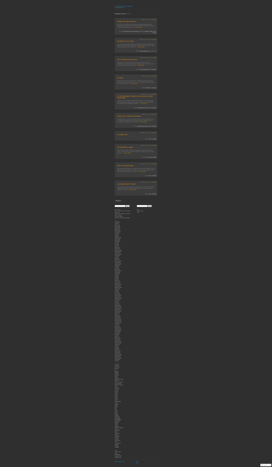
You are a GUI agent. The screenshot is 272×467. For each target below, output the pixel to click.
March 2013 (117, 326)
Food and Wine (118, 401)
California (117, 380)
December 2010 (118, 353)
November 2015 (118, 295)
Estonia (116, 395)
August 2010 (117, 359)
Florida (147, 87)
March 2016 (117, 293)
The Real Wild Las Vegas (125, 147)
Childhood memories (119, 384)
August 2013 (117, 323)
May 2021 (117, 245)
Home (137, 461)
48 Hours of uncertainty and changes (122, 217)
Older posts (118, 200)
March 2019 (117, 259)
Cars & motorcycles (127, 31)
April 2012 (117, 335)
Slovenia (116, 429)
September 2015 (118, 298)
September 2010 (118, 358)
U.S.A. (140, 31)
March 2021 (117, 247)
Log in (116, 453)
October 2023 (117, 232)
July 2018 (117, 266)
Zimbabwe (117, 447)
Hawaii (116, 405)
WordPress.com (118, 457)
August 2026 (117, 222)
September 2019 (118, 254)
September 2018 (118, 263)
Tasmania (117, 438)
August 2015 (117, 299)
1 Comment (154, 87)
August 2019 (117, 255)
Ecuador (116, 393)
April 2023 (117, 236)
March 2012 (117, 337)
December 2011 (118, 341)
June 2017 (117, 276)
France (116, 402)
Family (116, 397)
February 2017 (118, 281)
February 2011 (118, 351)
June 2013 (117, 324)
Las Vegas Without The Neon (126, 184)
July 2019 (117, 257)
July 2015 (117, 301)
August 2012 (117, 333)
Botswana (117, 377)
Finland (116, 398)
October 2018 (117, 262)
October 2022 (117, 239)
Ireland (116, 407)
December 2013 (118, 319)
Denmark (116, 391)
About (137, 462)
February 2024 (118, 230)
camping (151, 31)
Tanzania (116, 437)
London (116, 411)
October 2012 (117, 331)
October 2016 (117, 286)
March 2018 (117, 269)
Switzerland (117, 436)
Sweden (116, 434)
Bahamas (117, 372)
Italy (116, 408)
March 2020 (117, 248)
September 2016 (118, 287)
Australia (116, 371)
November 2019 (118, 251)
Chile (116, 386)
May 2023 (117, 234)
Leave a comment (152, 157)
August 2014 (117, 312)
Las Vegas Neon (122, 134)
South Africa (117, 430)
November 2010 (118, 355)
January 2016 (117, 294)
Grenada (116, 404)
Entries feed (117, 454)
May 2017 (117, 277)
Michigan (116, 415)
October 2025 (117, 226)
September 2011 (118, 342)
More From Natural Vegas (125, 165)
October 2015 (117, 297)
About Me (117, 365)
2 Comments (153, 69)
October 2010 (117, 356)
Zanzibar (116, 445)
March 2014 (117, 315)
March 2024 (117, 229)
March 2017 (117, 280)
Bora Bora (117, 375)
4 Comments (153, 107)
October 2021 (117, 241)
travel (154, 31)
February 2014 (118, 316)
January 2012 (117, 340)
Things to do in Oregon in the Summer (122, 213)
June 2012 (117, 334)
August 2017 (117, 273)
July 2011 (117, 345)
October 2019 (117, 252)
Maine (116, 412)
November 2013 (118, 320)
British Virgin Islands (119, 379)
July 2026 (117, 223)
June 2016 (117, 291)
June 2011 (117, 347)
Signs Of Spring (118, 215)
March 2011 (117, 349)
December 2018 (118, 261)
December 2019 (118, 250)
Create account (118, 451)
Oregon (132, 31)
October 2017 (117, 272)
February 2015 (118, 305)
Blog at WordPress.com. (120, 461)
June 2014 (117, 313)
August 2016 (117, 288)
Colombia (117, 387)
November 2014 (118, 308)
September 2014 (118, 311)
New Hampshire (118, 419)
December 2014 (118, 306)
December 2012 (118, 329)
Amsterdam (117, 366)
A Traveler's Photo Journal (124, 6)
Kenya (116, 409)
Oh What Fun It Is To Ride (125, 41)
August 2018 (117, 265)
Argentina (117, 368)
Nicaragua (117, 422)
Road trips (136, 31)
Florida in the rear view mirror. (126, 21)
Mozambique (117, 418)
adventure (147, 31)
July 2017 (117, 275)
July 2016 (117, 290)
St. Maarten (117, 433)
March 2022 (117, 240)
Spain (116, 431)
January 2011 (117, 352)
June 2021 (117, 244)
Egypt (116, 394)
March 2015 (117, 304)
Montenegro (117, 416)
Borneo (116, 376)
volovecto (154, 19)
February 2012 (118, 338)
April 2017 (117, 279)
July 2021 (117, 243)
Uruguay (116, 444)
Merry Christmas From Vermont (127, 59)
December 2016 (118, 284)
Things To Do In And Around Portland (129, 116)
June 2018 (117, 268)
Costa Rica (117, 389)
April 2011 (117, 348)
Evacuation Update (119, 216)
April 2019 (117, 258)
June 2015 (117, 302)
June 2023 (117, 233)
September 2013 (118, 322)
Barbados (117, 373)
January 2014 (117, 317)
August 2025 (117, 227)
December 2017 (118, 270)
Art (115, 369)
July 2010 (117, 360)
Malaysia (116, 413)
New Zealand (117, 420)
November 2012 (118, 330)
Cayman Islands (118, 383)
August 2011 (117, 344)
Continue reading (139, 27)
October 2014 (117, 309)
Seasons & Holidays (143, 51)
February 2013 (118, 327)
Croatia (116, 390)
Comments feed (118, 455)
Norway (116, 423)
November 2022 (118, 237)
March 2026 (117, 225)
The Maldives (117, 440)
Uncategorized (118, 443)
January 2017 (117, 283)
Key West (120, 78)
